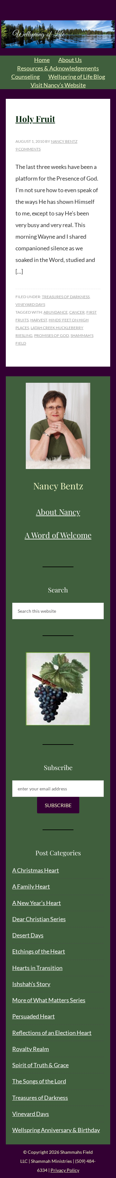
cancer (77, 312)
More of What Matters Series (48, 1000)
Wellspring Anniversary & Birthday (56, 1129)
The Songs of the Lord (39, 1081)
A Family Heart (31, 886)
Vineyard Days (30, 304)
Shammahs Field (58, 34)
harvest (38, 320)
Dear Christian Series (39, 919)
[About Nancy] (58, 426)
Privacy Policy (65, 1170)
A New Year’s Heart (36, 902)
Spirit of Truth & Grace (40, 1065)
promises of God (51, 335)
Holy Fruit (35, 118)
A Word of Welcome (58, 535)
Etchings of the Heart (38, 951)
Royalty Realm (30, 1048)
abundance (56, 312)
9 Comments (28, 149)
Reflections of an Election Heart (52, 1032)
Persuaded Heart (33, 1016)
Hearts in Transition (37, 967)
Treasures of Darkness (66, 296)
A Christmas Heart (35, 870)
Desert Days (28, 935)
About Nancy (58, 511)
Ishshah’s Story (31, 983)
